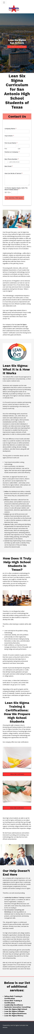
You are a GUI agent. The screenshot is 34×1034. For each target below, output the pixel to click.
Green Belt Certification (17, 808)
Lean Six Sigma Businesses (15, 1013)
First (6, 148)
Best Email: (9, 166)
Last (19, 148)
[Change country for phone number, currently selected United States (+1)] (7, 162)
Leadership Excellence (13, 1005)
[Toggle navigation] (4, 2)
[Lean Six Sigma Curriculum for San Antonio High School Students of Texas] (13, 8)
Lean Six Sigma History (13, 1016)
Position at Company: (12, 152)
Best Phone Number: (12, 159)
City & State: (9, 136)
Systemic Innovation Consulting (17, 1007)
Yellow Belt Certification (17, 774)
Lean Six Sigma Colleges (14, 1011)
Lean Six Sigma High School (15, 1009)
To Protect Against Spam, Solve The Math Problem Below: (16, 188)
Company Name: (10, 128)
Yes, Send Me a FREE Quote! (14, 198)
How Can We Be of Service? (14, 173)
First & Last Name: (11, 143)
